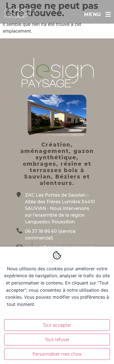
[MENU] (108, 14)
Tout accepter (57, 325)
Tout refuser (57, 339)
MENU (92, 14)
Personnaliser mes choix (57, 354)
